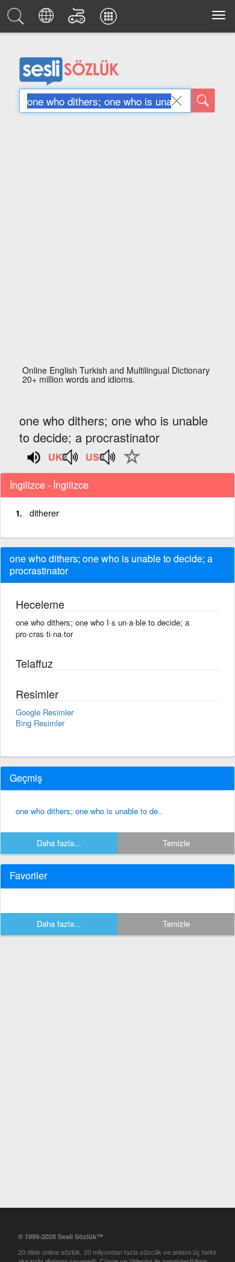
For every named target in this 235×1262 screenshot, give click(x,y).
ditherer (44, 513)
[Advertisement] (117, 242)
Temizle (176, 843)
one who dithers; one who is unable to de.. (89, 811)
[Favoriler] (129, 463)
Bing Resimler (40, 723)
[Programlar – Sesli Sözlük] (110, 19)
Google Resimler (45, 712)
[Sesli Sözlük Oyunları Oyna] (79, 19)
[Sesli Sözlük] (17, 19)
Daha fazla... (59, 843)
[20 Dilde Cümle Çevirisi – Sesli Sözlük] (48, 19)
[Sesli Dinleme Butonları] (64, 461)
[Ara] (203, 101)
